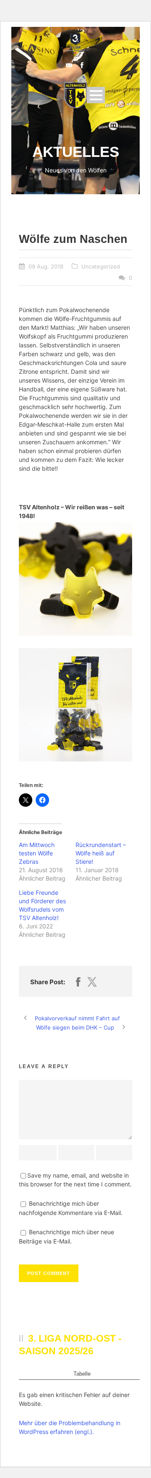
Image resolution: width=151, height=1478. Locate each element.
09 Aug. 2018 (46, 266)
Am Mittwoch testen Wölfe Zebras (37, 853)
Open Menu (96, 95)
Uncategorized (100, 266)
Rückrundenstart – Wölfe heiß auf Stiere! (101, 853)
